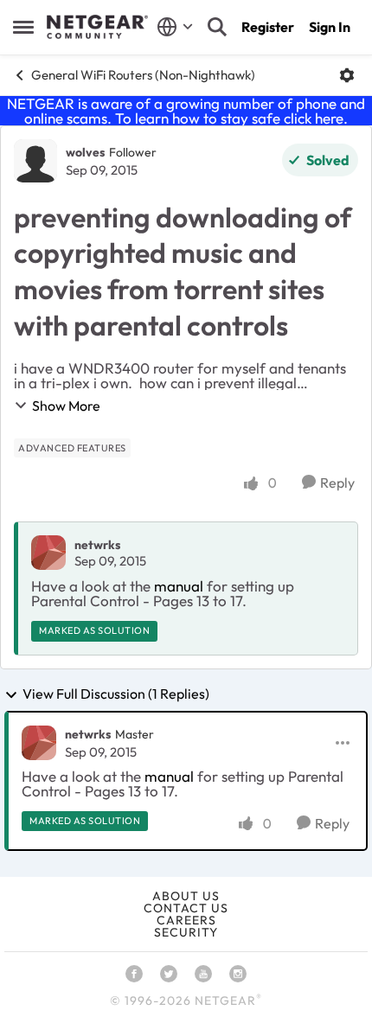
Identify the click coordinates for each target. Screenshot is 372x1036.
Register (267, 26)
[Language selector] (175, 27)
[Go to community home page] (97, 27)
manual (178, 586)
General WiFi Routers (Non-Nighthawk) (143, 75)
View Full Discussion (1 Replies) (115, 694)
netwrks (97, 545)
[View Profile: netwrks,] (48, 552)
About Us (186, 896)
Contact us (186, 908)
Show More (66, 405)
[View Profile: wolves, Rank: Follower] (35, 160)
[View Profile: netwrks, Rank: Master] (39, 743)
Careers (186, 920)
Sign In (329, 26)
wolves (85, 152)
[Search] (217, 26)
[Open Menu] (347, 75)
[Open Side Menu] (23, 27)
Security (186, 932)
